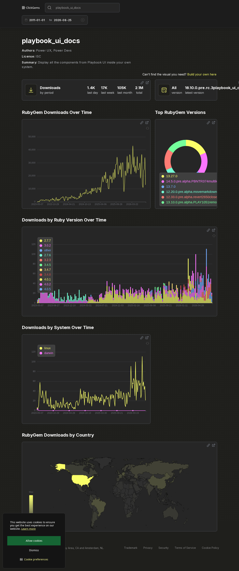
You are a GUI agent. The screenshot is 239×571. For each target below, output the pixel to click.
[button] (34, 559)
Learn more (28, 528)
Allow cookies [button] (34, 540)
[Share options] (142, 83)
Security (164, 547)
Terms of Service (185, 547)
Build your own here (201, 74)
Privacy (148, 547)
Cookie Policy (210, 547)
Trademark (130, 547)
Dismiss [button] (34, 550)
